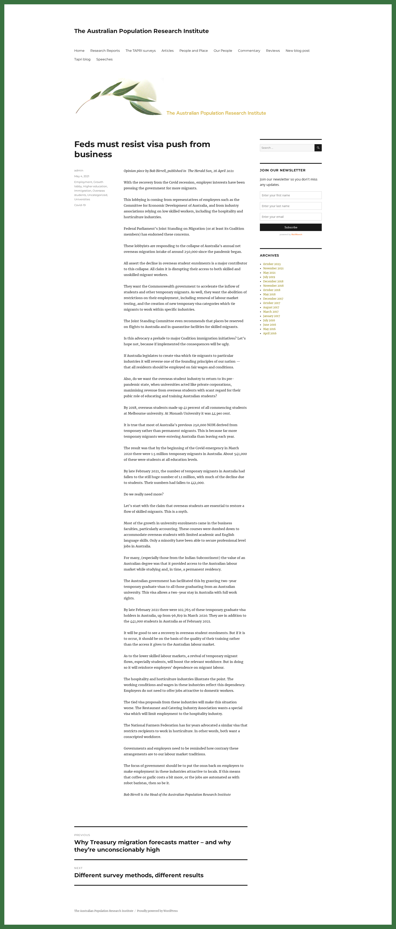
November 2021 (273, 268)
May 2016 (269, 329)
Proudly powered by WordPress (157, 911)
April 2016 (270, 333)
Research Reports (105, 51)
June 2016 (269, 325)
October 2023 (271, 264)
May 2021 (269, 273)
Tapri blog (82, 59)
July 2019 (269, 277)
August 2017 (271, 307)
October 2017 (271, 303)
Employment (83, 182)
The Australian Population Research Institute (141, 30)
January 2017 (271, 316)
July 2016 (269, 320)
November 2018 (273, 286)
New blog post (298, 51)
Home (79, 51)
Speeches (104, 59)
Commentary (249, 51)
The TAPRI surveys (141, 51)
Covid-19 (80, 205)
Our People (223, 51)
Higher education (95, 186)
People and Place (193, 51)
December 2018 (273, 281)
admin (78, 170)
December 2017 (273, 299)
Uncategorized (97, 195)
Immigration (82, 190)
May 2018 (269, 294)
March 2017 (271, 312)
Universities (82, 199)
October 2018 (271, 290)
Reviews (273, 51)
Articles (167, 51)
